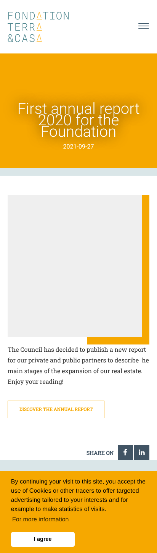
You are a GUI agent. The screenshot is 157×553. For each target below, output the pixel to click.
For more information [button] (40, 519)
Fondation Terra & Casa (38, 27)
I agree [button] (42, 539)
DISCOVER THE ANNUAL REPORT (56, 409)
